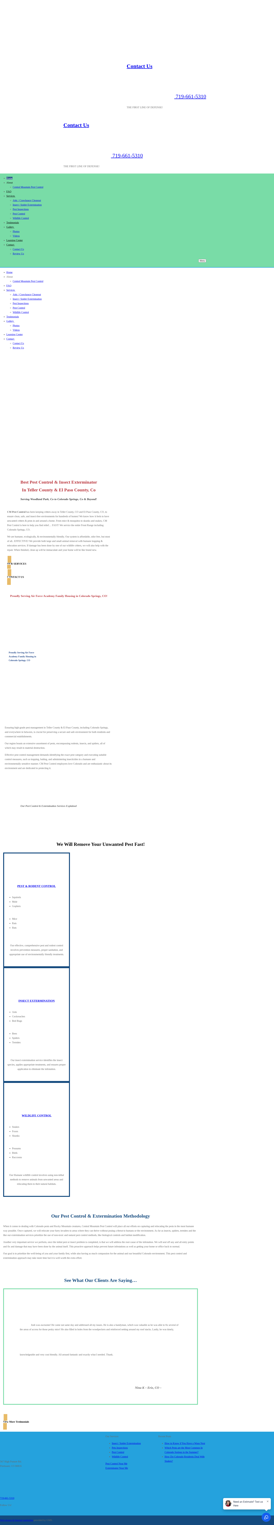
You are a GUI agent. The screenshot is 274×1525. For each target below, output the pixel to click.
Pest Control (118, 1452)
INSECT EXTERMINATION (36, 1000)
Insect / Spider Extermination (126, 1443)
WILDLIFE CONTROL (37, 1115)
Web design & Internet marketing (16, 1520)
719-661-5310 (190, 96)
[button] (58, 563)
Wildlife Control (120, 1456)
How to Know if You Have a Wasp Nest (185, 1443)
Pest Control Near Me (116, 1463)
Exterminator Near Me (116, 1468)
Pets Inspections (120, 1447)
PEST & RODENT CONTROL (36, 886)
